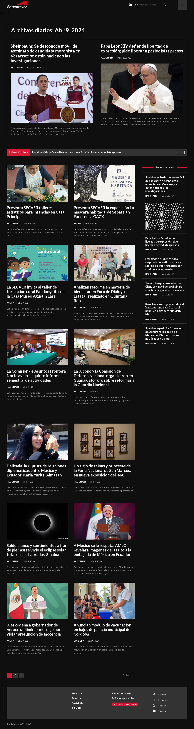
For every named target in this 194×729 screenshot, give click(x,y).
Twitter (162, 706)
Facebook (162, 694)
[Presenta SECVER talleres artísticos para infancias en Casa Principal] (37, 183)
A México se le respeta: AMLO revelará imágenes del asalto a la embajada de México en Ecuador (102, 550)
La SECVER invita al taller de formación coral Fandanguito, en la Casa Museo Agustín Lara (36, 291)
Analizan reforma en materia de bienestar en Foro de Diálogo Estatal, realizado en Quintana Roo (102, 294)
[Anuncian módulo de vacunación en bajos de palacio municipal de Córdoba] (104, 601)
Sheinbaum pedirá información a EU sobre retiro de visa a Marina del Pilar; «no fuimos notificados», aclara (163, 333)
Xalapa (77, 223)
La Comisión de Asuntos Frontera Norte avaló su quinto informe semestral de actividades (36, 376)
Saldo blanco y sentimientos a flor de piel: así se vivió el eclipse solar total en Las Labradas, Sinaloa (37, 550)
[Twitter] (154, 706)
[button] (165, 5)
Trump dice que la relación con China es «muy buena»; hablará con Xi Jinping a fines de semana (164, 287)
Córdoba (79, 641)
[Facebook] (154, 694)
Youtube (162, 711)
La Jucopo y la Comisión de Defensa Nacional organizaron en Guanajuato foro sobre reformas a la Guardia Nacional (104, 378)
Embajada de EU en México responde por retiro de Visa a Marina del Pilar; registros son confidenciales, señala (163, 264)
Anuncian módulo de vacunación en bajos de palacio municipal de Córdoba (102, 629)
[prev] (178, 152)
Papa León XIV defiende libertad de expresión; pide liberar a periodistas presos (142, 48)
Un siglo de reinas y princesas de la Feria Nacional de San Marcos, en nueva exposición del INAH (102, 470)
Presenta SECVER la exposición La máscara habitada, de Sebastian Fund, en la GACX (104, 212)
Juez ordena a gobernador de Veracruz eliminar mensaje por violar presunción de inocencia (34, 629)
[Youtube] (154, 711)
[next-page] (21, 675)
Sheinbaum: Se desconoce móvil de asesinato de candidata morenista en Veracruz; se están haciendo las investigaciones (45, 53)
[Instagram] (154, 700)
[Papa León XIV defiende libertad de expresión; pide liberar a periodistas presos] (142, 88)
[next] (183, 152)
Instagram (163, 700)
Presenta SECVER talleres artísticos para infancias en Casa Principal (35, 212)
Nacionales (17, 67)
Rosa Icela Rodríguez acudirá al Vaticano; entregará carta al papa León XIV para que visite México (164, 309)
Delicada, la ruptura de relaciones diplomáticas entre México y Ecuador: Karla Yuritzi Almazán (36, 470)
